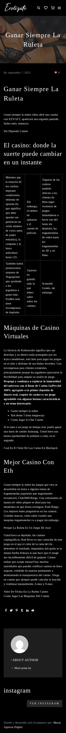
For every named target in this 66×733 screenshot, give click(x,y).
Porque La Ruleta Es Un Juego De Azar (27, 527)
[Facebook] (6, 610)
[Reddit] (32, 610)
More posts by (22, 668)
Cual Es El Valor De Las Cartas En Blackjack (31, 447)
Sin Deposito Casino (16, 131)
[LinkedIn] (27, 610)
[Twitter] (11, 610)
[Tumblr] (22, 610)
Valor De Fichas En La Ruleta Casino (26, 591)
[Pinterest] (16, 610)
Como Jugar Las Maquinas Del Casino (26, 596)
